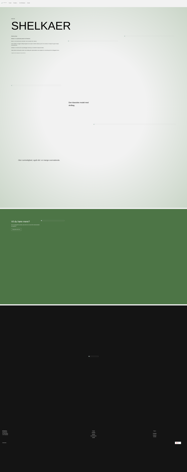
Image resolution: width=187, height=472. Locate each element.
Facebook (154, 433)
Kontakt (93, 437)
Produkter (93, 432)
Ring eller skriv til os (16, 229)
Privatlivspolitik (4, 442)
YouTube (154, 436)
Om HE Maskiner (93, 435)
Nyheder (93, 434)
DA (178, 442)
